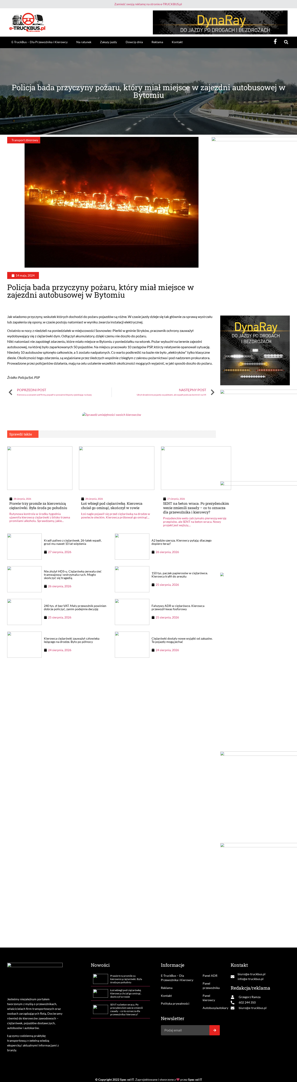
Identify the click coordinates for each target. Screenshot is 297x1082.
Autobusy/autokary (211, 1008)
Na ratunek (83, 42)
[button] (286, 42)
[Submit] (214, 1030)
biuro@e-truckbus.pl (251, 974)
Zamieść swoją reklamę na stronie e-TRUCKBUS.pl (148, 4)
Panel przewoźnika (211, 986)
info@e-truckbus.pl (251, 979)
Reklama (157, 42)
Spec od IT (127, 1079)
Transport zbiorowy (25, 140)
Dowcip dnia (134, 42)
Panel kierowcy (209, 998)
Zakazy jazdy (108, 42)
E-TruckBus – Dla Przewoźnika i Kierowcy (40, 42)
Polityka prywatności (175, 1003)
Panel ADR (210, 975)
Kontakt (177, 42)
